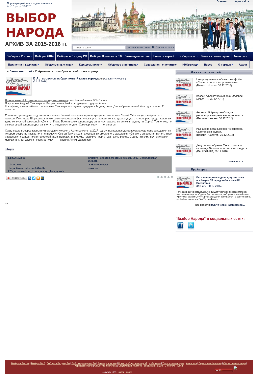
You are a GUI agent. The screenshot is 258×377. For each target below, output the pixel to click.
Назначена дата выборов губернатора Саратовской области (219, 130)
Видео (208, 64)
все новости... (237, 161)
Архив (243, 64)
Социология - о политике (160, 64)
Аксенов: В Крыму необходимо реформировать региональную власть (219, 114)
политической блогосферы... (227, 205)
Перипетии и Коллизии (210, 363)
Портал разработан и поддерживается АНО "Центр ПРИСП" (29, 5)
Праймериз (199, 169)
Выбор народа (125, 372)
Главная (222, 1)
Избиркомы (155, 363)
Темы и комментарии (173, 363)
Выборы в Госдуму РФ (72, 56)
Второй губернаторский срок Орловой (219, 95)
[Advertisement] (214, 293)
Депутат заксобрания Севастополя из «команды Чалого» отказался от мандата (221, 147)
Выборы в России (20, 363)
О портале (170, 365)
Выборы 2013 (38, 363)
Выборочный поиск (163, 47)
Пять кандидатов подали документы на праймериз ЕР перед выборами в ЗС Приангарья (220, 180)
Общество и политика (105, 365)
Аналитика (191, 363)
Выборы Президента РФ (106, 56)
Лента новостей (20, 71)
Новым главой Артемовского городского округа (36, 100)
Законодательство (107, 363)
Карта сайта (242, 1)
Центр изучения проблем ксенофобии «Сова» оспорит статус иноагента (219, 81)
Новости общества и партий (132, 363)
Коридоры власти (90, 64)
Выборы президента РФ (84, 363)
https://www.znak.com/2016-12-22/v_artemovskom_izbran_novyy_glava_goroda (36, 170)
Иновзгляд (149, 365)
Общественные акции (59, 64)
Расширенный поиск (138, 47)
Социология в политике (130, 365)
